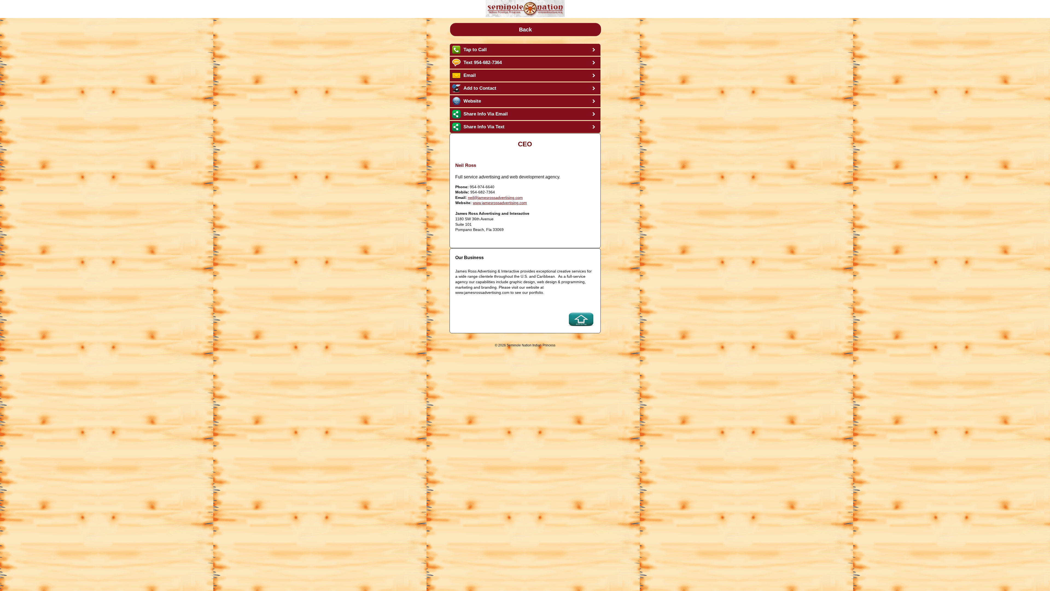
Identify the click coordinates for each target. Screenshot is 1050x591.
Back (525, 30)
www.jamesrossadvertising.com (500, 203)
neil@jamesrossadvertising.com (495, 197)
